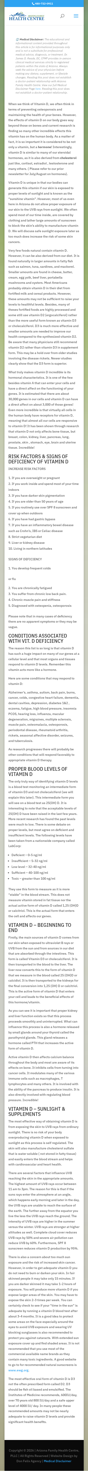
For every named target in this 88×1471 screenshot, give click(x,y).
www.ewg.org (18, 1370)
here (38, 88)
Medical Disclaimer (57, 1461)
